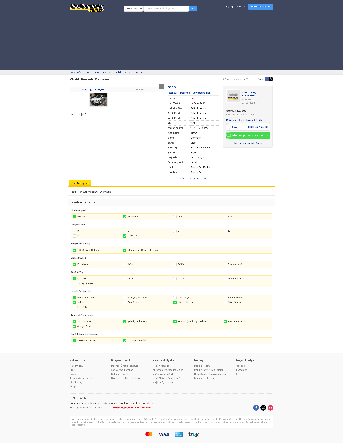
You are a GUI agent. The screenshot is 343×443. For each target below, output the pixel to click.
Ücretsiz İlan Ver (261, 6)
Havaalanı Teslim (237, 321)
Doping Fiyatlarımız (205, 378)
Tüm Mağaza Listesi (81, 378)
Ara (193, 8)
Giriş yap (229, 6)
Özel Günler (235, 302)
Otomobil (116, 72)
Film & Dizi (83, 307)
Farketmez (83, 264)
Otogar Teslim (85, 326)
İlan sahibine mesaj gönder (248, 143)
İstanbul (172, 92)
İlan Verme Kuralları (122, 370)
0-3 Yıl (131, 264)
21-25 (181, 278)
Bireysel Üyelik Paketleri (125, 365)
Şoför (80, 302)
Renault (129, 72)
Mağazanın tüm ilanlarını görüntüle (244, 120)
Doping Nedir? (202, 365)
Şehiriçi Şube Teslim (139, 321)
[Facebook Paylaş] (267, 79)
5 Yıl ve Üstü (235, 264)
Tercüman (133, 302)
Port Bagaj (183, 297)
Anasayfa (76, 72)
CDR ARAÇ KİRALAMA (249, 94)
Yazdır (249, 79)
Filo (180, 216)
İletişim (74, 386)
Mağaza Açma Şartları (165, 374)
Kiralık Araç (101, 72)
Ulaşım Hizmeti (186, 302)
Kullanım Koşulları (121, 374)
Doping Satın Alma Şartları (209, 370)
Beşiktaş (185, 92)
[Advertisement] (171, 41)
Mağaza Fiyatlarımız (164, 382)
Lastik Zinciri (235, 297)
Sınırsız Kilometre (87, 340)
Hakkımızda (76, 365)
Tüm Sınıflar (134, 235)
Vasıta (88, 72)
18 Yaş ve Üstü (236, 278)
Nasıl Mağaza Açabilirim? (166, 378)
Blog (72, 370)
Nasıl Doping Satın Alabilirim (210, 374)
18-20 (131, 278)
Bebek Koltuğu (85, 297)
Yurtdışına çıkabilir (138, 340)
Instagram (241, 370)
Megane (140, 72)
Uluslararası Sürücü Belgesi (143, 250)
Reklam (74, 374)
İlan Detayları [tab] (80, 183)
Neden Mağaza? (161, 365)
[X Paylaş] (271, 79)
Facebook (240, 365)
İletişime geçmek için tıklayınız (131, 407)
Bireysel (81, 216)
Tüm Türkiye (84, 321)
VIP (230, 216)
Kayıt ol (241, 6)
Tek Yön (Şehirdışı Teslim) (192, 321)
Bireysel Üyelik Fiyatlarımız (126, 378)
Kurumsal (133, 216)
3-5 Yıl (181, 264)
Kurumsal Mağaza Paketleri (168, 370)
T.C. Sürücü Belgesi (88, 250)
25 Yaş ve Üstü (85, 283)
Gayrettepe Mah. (202, 92)
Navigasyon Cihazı (138, 297)
